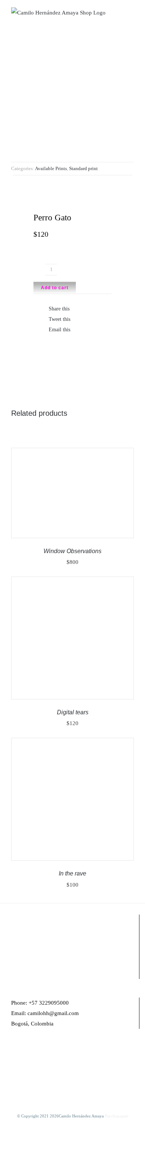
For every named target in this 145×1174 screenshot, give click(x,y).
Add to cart (54, 287)
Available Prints (51, 168)
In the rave (72, 873)
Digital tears (72, 712)
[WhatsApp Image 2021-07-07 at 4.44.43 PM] (72, 100)
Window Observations (73, 551)
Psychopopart (116, 1116)
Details (31, 497)
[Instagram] (23, 1053)
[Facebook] (13, 1053)
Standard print (83, 168)
